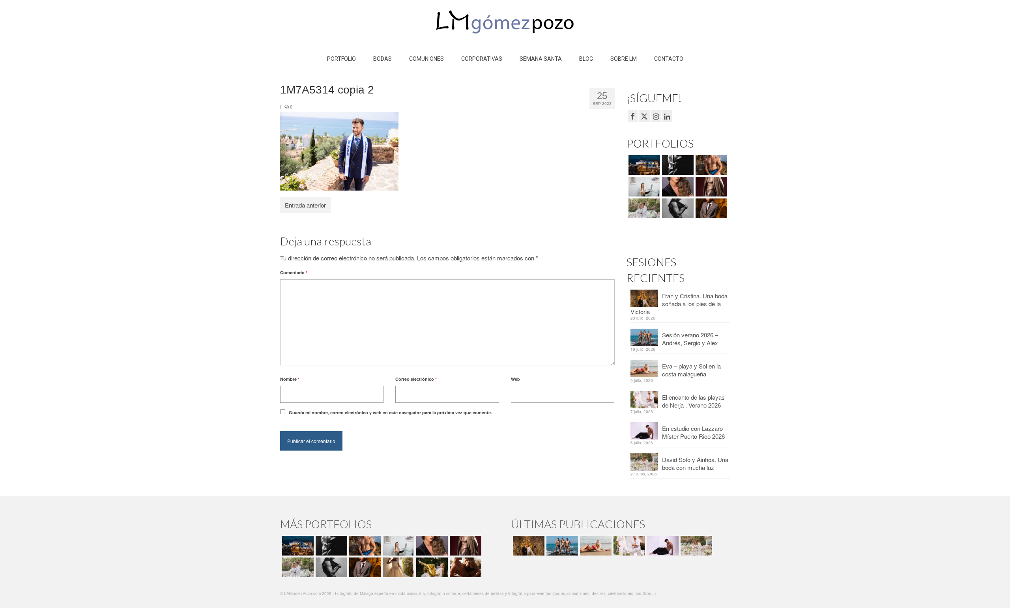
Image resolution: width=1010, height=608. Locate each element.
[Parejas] (464, 567)
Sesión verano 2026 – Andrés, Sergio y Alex (690, 339)
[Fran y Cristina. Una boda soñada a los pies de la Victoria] (527, 546)
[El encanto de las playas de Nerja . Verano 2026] (628, 546)
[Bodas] (643, 208)
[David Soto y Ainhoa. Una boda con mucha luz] (695, 546)
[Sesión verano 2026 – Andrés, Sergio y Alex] (561, 546)
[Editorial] (431, 567)
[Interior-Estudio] (677, 208)
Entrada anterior (305, 205)
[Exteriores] (710, 208)
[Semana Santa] (643, 165)
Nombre (289, 379)
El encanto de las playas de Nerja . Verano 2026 (693, 401)
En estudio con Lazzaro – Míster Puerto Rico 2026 (695, 432)
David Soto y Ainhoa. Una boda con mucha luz (695, 463)
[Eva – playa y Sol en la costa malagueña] (595, 546)
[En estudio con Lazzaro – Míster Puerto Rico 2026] (662, 546)
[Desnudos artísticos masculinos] (710, 186)
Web (515, 379)
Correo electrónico (416, 379)
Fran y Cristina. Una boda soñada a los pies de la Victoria (679, 304)
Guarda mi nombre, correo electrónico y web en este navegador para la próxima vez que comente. (390, 412)
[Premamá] (677, 165)
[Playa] (710, 165)
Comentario (293, 272)
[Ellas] (677, 186)
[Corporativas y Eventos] (643, 186)
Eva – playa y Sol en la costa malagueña (691, 370)
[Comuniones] (397, 567)
